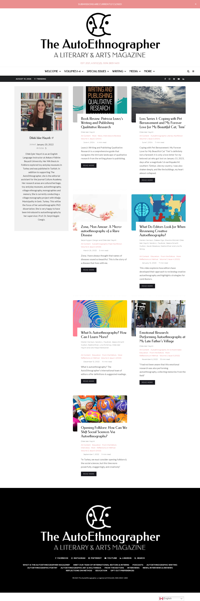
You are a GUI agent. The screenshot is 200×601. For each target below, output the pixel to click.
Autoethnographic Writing (162, 565)
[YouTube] (178, 79)
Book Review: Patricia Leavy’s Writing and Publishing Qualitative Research (102, 123)
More (148, 71)
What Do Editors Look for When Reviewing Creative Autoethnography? (162, 231)
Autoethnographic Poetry (42, 568)
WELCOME (51, 71)
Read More (88, 165)
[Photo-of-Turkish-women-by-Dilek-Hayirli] (158, 318)
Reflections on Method (149, 259)
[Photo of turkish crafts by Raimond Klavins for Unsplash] (100, 413)
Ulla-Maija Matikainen (99, 348)
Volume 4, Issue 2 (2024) (91, 139)
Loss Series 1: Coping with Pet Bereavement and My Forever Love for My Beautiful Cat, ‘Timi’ (162, 123)
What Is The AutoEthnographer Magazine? (46, 565)
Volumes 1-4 (72, 71)
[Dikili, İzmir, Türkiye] (158, 104)
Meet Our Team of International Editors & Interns (101, 565)
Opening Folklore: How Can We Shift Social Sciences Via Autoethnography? (104, 432)
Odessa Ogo (159, 240)
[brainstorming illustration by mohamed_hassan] (158, 212)
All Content (86, 136)
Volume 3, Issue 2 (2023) (91, 247)
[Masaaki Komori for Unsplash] (100, 212)
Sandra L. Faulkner (157, 243)
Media (133, 71)
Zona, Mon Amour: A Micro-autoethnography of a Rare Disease (101, 231)
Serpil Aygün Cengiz (89, 240)
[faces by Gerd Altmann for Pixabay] (100, 318)
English (167, 598)
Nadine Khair (166, 246)
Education (155, 256)
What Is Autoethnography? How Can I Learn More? (104, 335)
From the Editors (168, 256)
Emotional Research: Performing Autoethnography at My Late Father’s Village (162, 337)
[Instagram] (169, 79)
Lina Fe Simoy (106, 345)
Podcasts (138, 565)
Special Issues (96, 71)
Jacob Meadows (153, 246)
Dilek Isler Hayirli (40, 138)
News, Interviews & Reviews (109, 136)
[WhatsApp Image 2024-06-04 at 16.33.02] (100, 104)
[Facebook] (165, 79)
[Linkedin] (183, 79)
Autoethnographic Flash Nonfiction (107, 244)
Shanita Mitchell (172, 240)
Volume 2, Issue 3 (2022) (170, 355)
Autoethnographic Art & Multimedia (166, 350)
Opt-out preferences (122, 570)
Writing (117, 71)
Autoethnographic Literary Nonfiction (167, 136)
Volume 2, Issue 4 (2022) (170, 259)
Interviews (85, 448)
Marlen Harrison (146, 240)
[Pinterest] (174, 79)
